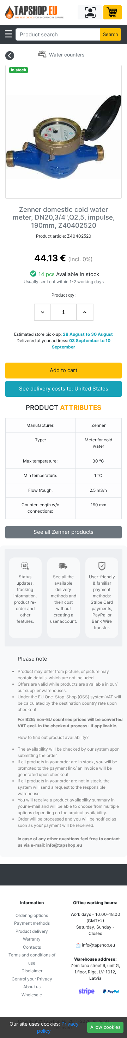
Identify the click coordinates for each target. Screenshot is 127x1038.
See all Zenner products (63, 532)
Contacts (32, 947)
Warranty (32, 939)
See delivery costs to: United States (63, 388)
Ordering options (32, 915)
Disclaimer (32, 970)
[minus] (42, 312)
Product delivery (32, 931)
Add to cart (63, 370)
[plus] (85, 312)
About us (32, 986)
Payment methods (32, 923)
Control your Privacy (32, 979)
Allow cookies (105, 1027)
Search (110, 34)
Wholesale (32, 994)
